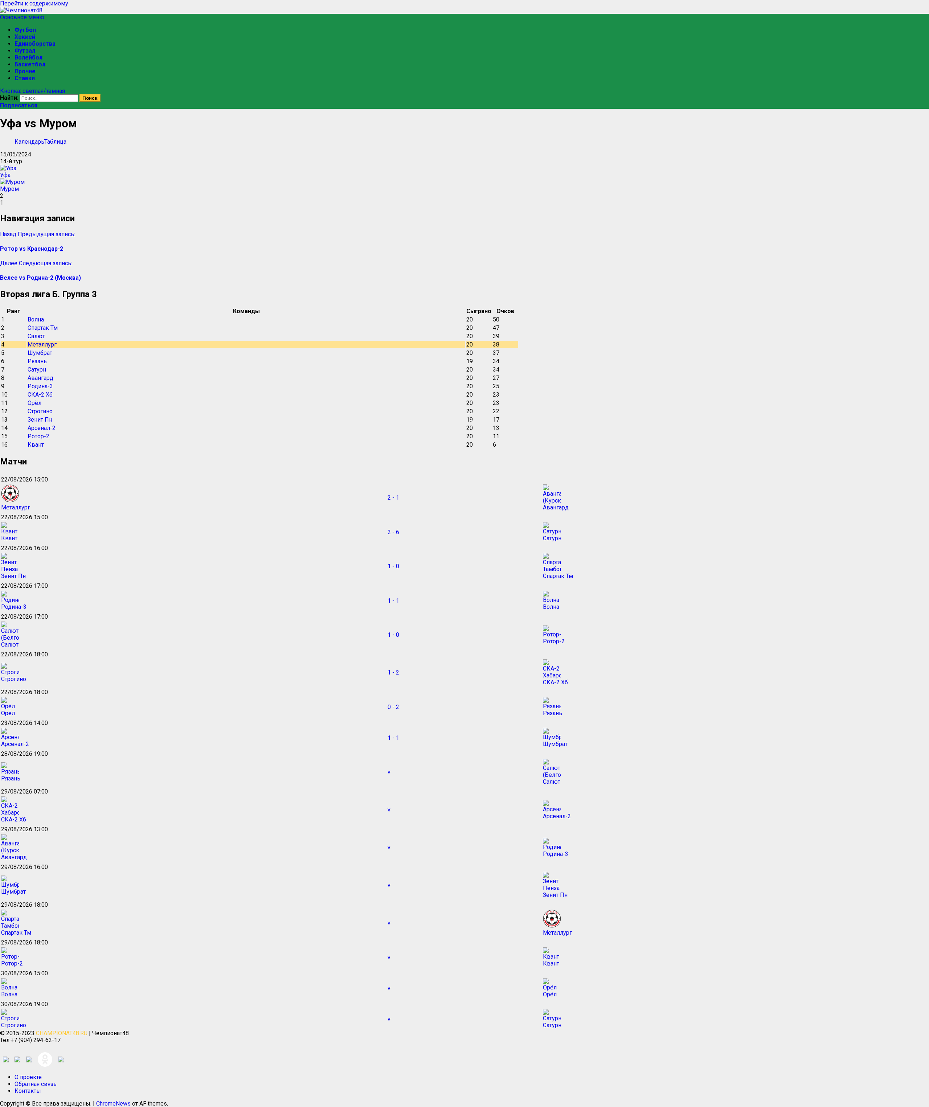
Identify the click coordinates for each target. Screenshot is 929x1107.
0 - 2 (393, 707)
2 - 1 (393, 497)
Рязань (37, 361)
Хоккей (25, 36)
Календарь (29, 141)
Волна (36, 319)
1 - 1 (393, 600)
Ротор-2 (38, 436)
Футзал (25, 50)
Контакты (28, 1090)
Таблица (55, 141)
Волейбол (28, 57)
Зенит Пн (40, 419)
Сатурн (37, 369)
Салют (36, 336)
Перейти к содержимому (34, 3)
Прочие (25, 71)
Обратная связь (36, 1084)
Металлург (42, 344)
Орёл (34, 402)
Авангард (40, 377)
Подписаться (18, 105)
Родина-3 (40, 386)
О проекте (28, 1077)
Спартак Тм (43, 327)
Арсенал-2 (42, 428)
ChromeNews (113, 1103)
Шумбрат (40, 352)
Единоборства (35, 43)
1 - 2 (393, 672)
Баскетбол (30, 64)
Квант (36, 444)
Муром (9, 188)
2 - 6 (393, 532)
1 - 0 (393, 566)
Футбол (25, 29)
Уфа (5, 175)
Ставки (25, 78)
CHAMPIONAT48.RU (61, 1033)
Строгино (40, 411)
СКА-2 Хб (40, 394)
